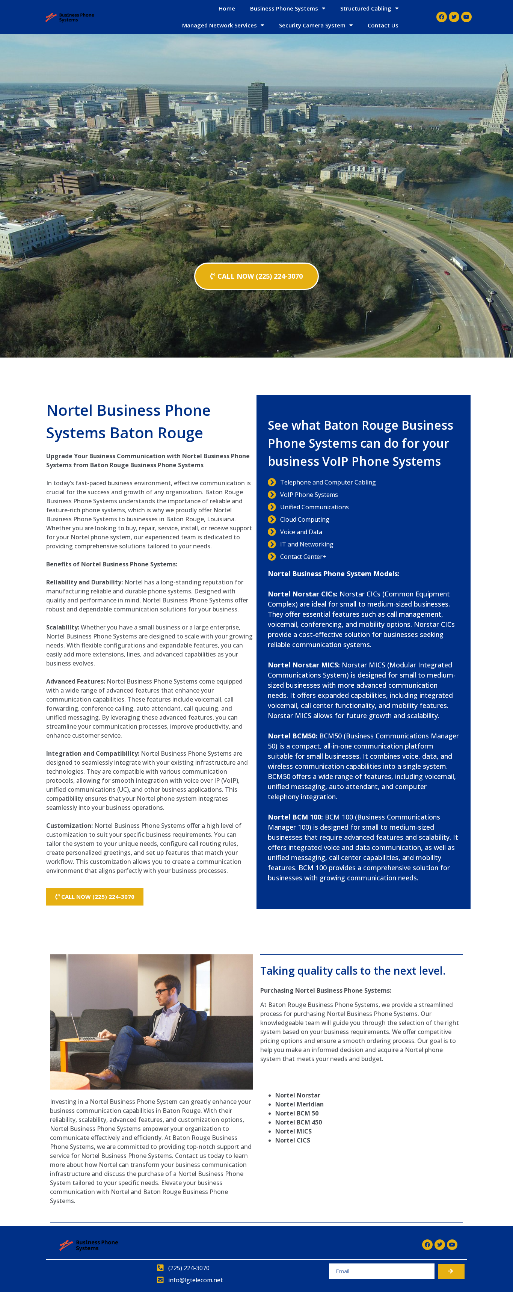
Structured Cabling (365, 8)
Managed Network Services (219, 25)
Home (227, 8)
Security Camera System (312, 25)
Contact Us (383, 25)
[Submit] (451, 1271)
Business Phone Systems (284, 8)
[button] (256, 276)
